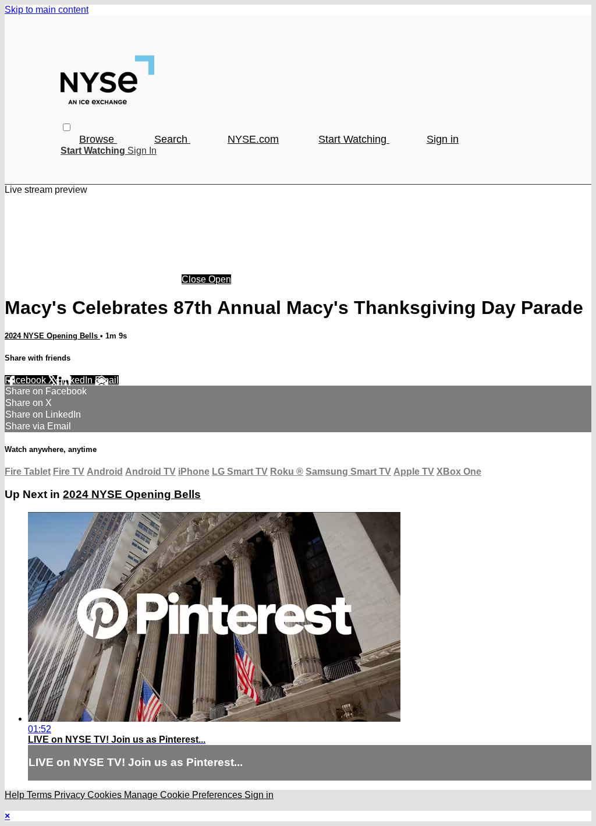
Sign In (142, 151)
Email (107, 380)
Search (172, 139)
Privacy (70, 795)
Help (16, 795)
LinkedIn (76, 380)
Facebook (26, 380)
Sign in (443, 139)
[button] (66, 127)
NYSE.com (253, 139)
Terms (40, 795)
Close (195, 279)
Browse (98, 139)
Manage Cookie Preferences (184, 795)
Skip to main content (46, 10)
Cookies (105, 795)
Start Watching (353, 139)
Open (219, 279)
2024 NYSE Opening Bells (52, 335)
